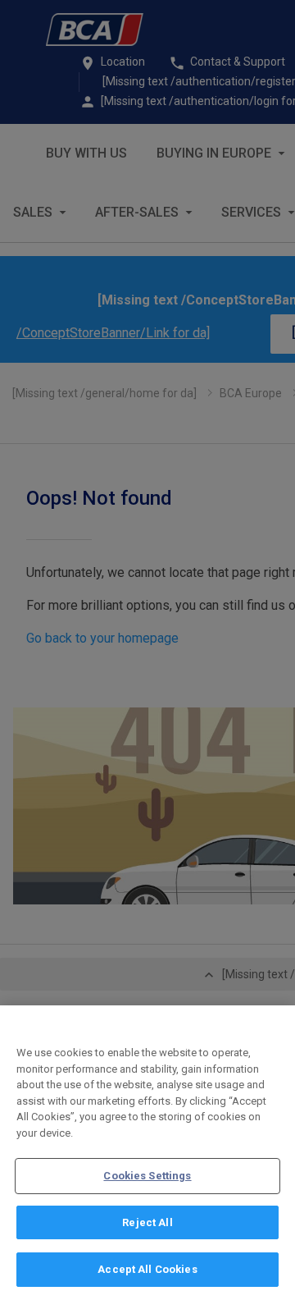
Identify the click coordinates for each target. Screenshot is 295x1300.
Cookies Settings (147, 1176)
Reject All (147, 1222)
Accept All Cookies (147, 1269)
